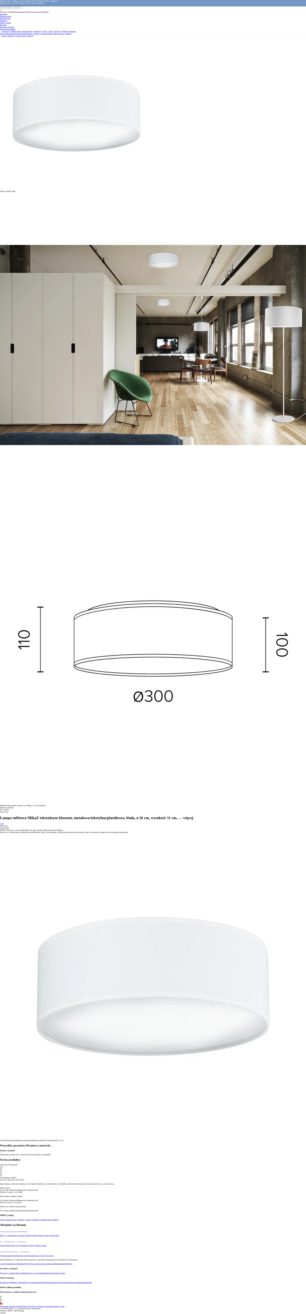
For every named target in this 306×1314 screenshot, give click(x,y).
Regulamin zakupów (8, 1306)
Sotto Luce (38, 1220)
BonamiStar (87, 1283)
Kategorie (14, 34)
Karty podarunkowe (32, 1283)
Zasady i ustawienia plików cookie (51, 1306)
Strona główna (5, 34)
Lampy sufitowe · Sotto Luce (23, 1220)
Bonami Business (52, 1283)
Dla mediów (64, 1283)
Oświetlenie (22, 34)
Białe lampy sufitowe (51, 1220)
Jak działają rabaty (58, 1273)
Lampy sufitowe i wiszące (37, 34)
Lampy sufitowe (65, 34)
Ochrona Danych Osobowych (27, 1306)
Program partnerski (76, 1283)
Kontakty (3, 1283)
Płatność (48, 1273)
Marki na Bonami (18, 1283)
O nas (9, 1283)
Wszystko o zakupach (8, 1273)
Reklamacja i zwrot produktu (34, 1273)
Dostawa (19, 1273)
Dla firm (43, 1283)
